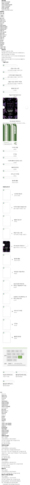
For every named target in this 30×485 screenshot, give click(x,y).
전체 (9, 351)
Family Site (4, 8)
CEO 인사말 (3, 21)
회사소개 (4, 2)
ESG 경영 (2, 33)
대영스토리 (2, 19)
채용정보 (2, 44)
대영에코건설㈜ (3, 28)
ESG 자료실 (2, 36)
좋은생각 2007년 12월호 (8, 383)
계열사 (3, 3)
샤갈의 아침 (2, 48)
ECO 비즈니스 (3, 34)
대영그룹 (4, 0)
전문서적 (10, 360)
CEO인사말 (4, 396)
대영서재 (2, 37)
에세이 (9, 354)
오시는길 (2, 22)
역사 (18, 354)
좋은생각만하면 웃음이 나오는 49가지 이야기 (21, 374)
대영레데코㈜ (3, 29)
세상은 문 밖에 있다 (8, 374)
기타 (15, 360)
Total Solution (3, 25)
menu (8, 8)
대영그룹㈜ (4, 429)
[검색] (24, 363)
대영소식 (4, 6)
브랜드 (3, 7)
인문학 (9, 357)
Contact (1, 40)
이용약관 (4, 426)
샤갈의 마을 (2, 46)
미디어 (1, 41)
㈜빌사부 (2, 30)
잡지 (20, 357)
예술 (22, 354)
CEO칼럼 (2, 42)
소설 (17, 351)
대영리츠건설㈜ (3, 26)
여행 (14, 354)
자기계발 (15, 357)
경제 (13, 351)
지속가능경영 (5, 4)
